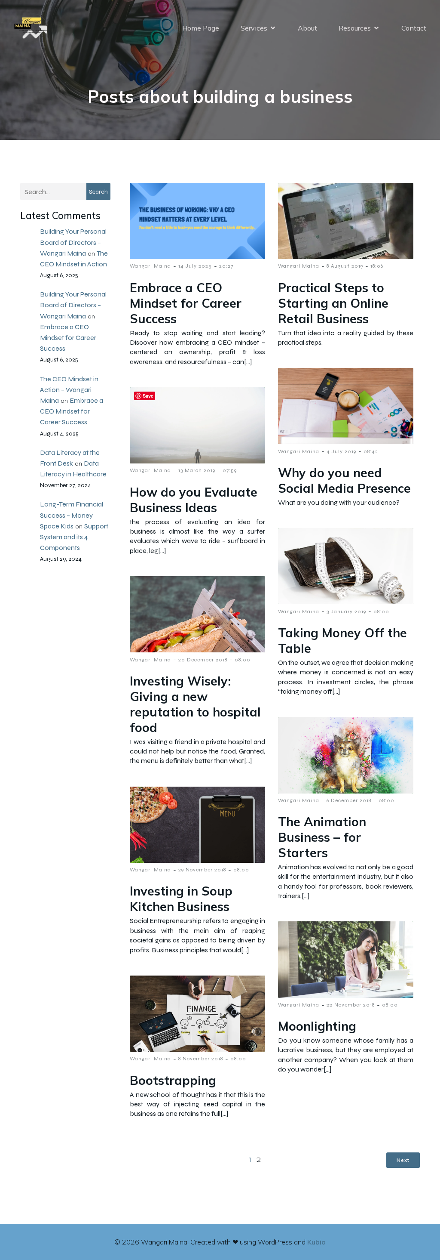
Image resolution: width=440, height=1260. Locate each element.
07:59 (230, 470)
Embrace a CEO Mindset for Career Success (68, 337)
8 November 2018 (200, 1059)
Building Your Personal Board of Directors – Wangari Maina (73, 242)
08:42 (371, 451)
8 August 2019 (345, 266)
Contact (413, 28)
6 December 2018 (349, 800)
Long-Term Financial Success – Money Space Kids (71, 515)
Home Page (200, 28)
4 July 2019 (341, 451)
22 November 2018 (351, 1005)
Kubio (316, 1242)
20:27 (226, 266)
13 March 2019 (196, 470)
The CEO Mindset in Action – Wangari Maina (69, 390)
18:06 (376, 266)
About (307, 28)
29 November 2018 (202, 870)
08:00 (381, 611)
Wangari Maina (150, 266)
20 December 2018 (202, 660)
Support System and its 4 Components (74, 537)
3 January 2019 (346, 611)
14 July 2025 (195, 266)
